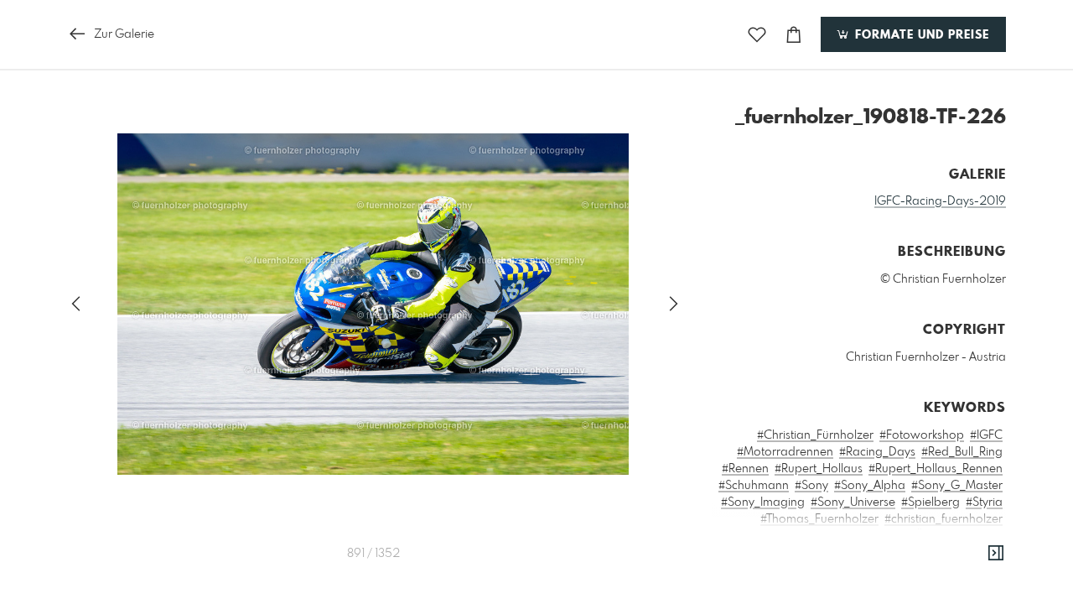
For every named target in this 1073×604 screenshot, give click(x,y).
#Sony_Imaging (763, 502)
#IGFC (986, 435)
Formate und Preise (920, 35)
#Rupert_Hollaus (819, 469)
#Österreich (939, 536)
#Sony (811, 486)
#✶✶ (989, 536)
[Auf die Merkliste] (757, 34)
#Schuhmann (753, 486)
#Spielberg (930, 502)
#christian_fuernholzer (943, 519)
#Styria (984, 502)
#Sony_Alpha (869, 486)
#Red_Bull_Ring (962, 452)
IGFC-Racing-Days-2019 (940, 201)
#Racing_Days (877, 452)
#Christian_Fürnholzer (815, 435)
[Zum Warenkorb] (794, 34)
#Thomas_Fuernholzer (819, 519)
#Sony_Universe (853, 502)
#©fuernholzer (863, 536)
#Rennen (745, 469)
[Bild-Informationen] (996, 553)
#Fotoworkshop (921, 435)
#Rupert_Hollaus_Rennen (935, 469)
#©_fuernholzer (776, 536)
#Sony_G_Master (957, 486)
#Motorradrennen (785, 452)
